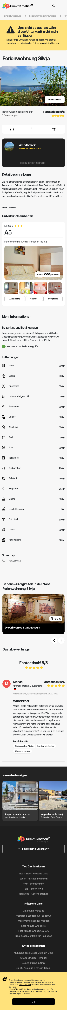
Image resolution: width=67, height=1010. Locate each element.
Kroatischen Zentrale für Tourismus (33, 935)
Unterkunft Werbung (33, 910)
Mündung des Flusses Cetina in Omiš (33, 952)
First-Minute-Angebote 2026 (33, 930)
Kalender (34, 298)
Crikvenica (38, 43)
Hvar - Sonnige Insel (33, 883)
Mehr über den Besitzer (32, 163)
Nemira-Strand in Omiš (33, 963)
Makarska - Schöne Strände (33, 893)
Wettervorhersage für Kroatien (34, 920)
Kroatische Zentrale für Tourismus (34, 915)
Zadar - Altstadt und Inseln (34, 878)
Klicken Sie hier (25, 984)
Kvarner (55, 43)
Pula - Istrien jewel (33, 888)
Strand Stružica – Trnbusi (33, 957)
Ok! (33, 1001)
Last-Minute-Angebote (33, 925)
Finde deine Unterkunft (35, 848)
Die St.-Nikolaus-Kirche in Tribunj (33, 968)
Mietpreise (53, 298)
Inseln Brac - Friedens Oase (33, 873)
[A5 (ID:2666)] (11, 288)
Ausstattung (14, 298)
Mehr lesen (8, 207)
